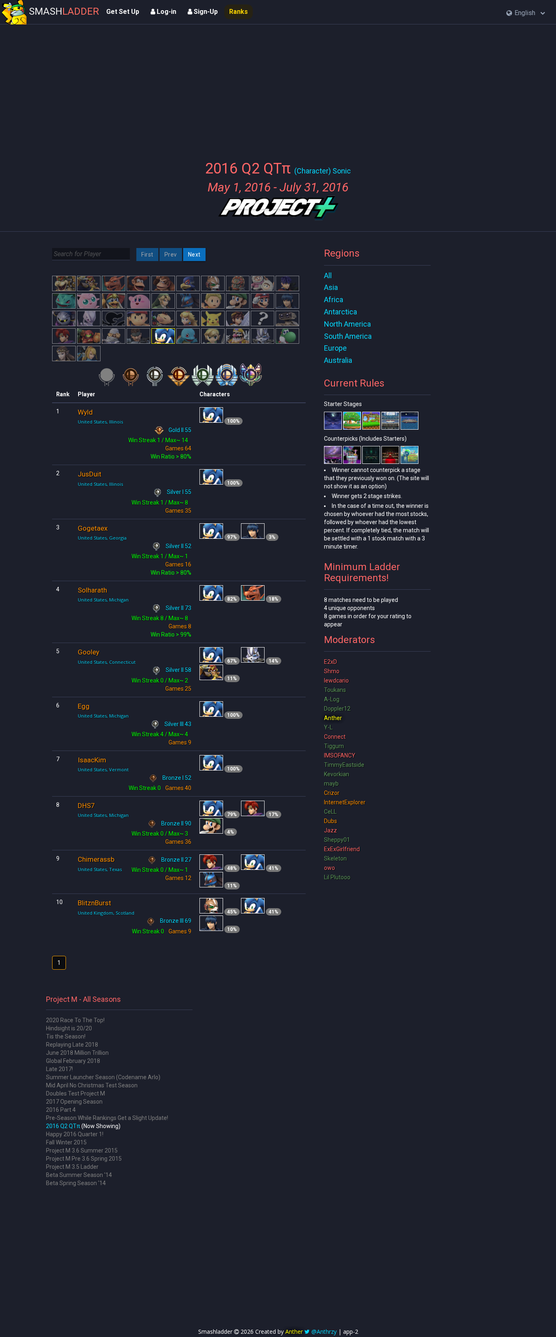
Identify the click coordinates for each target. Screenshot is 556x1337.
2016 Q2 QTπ (63, 1126)
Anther (333, 718)
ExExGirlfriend (342, 849)
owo (329, 868)
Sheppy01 (337, 839)
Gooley (88, 652)
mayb (331, 783)
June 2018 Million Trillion (77, 1052)
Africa (333, 299)
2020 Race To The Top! (75, 1020)
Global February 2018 (73, 1061)
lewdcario (336, 680)
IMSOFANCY (339, 755)
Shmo (331, 671)
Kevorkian (336, 774)
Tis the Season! (65, 1036)
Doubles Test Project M (75, 1093)
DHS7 (86, 805)
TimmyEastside (344, 765)
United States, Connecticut (107, 662)
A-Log (331, 699)
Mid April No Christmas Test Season (92, 1085)
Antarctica (340, 311)
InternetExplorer (345, 802)
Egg (84, 706)
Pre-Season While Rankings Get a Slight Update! (107, 1118)
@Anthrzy (324, 1331)
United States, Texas (100, 869)
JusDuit (89, 474)
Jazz (330, 830)
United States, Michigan (103, 600)
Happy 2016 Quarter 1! (74, 1134)
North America (347, 324)
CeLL (330, 811)
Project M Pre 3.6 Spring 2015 (84, 1158)
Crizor (331, 793)
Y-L (328, 727)
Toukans (335, 690)
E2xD (330, 662)
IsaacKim (92, 760)
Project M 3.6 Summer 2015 (82, 1150)
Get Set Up (122, 11)
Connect (335, 736)
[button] (525, 13)
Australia (338, 360)
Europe (335, 348)
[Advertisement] (278, 88)
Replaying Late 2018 (72, 1044)
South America (348, 336)
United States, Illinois (100, 422)
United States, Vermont (103, 769)
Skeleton (335, 858)
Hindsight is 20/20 (69, 1028)
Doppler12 (337, 708)
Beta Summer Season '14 (79, 1175)
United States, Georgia (102, 538)
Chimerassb (96, 859)
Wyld (85, 412)
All (328, 275)
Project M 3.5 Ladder (72, 1167)
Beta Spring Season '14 (76, 1183)
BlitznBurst (94, 903)
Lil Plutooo (337, 877)
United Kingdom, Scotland (106, 913)
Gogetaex (92, 528)
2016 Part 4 (61, 1109)
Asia (331, 287)
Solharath (92, 590)
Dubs (330, 821)
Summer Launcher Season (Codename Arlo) (103, 1077)
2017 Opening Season (74, 1101)
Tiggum (334, 746)
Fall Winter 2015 (66, 1142)
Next (194, 254)
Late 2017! (59, 1069)
